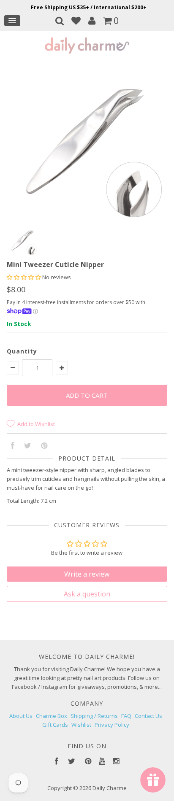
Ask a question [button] (87, 594)
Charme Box (51, 716)
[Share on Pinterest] (44, 446)
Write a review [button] (86, 574)
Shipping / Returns (94, 716)
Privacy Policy (112, 724)
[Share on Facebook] (12, 446)
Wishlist (81, 724)
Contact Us (148, 716)
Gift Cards (55, 724)
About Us (21, 716)
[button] (24, 277)
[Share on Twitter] (27, 446)
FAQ (126, 716)
